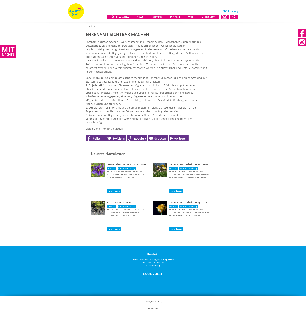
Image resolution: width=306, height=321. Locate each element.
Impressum (153, 308)
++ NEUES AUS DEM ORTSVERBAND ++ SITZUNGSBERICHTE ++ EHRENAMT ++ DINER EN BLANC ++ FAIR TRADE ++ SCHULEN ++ (189, 174)
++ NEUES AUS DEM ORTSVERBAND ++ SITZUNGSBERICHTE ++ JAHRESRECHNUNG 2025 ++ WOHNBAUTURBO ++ (126, 174)
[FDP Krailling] (76, 18)
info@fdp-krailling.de (153, 274)
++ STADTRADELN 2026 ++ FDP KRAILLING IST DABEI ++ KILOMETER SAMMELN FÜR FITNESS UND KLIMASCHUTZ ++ (126, 212)
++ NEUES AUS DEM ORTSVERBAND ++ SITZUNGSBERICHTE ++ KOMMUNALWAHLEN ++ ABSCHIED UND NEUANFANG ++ (189, 212)
